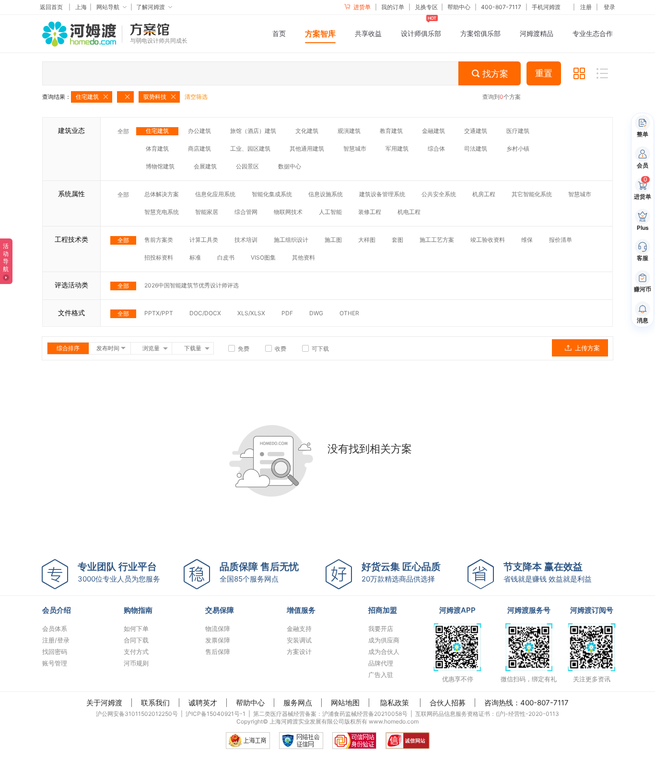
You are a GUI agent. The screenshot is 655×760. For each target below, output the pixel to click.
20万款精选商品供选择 (401, 572)
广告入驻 (380, 674)
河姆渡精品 (536, 33)
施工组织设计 (291, 239)
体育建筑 (157, 148)
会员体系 (54, 628)
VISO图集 (263, 257)
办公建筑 (199, 130)
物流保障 (217, 628)
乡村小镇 (517, 148)
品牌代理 (380, 663)
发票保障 (217, 640)
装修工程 (369, 211)
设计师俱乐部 (421, 33)
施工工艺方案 (437, 239)
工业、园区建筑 (250, 148)
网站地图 (345, 702)
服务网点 (297, 702)
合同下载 (136, 640)
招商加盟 (382, 610)
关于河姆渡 (104, 702)
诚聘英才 (202, 702)
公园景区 (247, 166)
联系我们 (155, 702)
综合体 (436, 148)
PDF (287, 313)
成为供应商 (383, 640)
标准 (195, 257)
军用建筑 (397, 148)
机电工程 (409, 211)
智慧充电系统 (161, 211)
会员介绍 (56, 610)
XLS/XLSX (251, 313)
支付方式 (136, 651)
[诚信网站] (408, 740)
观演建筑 (349, 130)
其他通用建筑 (307, 148)
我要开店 (380, 628)
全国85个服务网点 (259, 572)
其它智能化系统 (532, 194)
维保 (527, 239)
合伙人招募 (448, 702)
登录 (609, 7)
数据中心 (289, 166)
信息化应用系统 (215, 194)
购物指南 (138, 610)
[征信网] (301, 740)
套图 (397, 239)
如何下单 (136, 628)
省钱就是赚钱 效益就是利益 (547, 572)
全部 (123, 131)
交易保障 (219, 610)
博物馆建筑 (160, 166)
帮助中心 (458, 7)
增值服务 (301, 610)
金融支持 (299, 628)
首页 (279, 33)
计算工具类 (203, 239)
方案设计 (299, 651)
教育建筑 (391, 130)
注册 (586, 7)
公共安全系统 (438, 194)
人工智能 (330, 211)
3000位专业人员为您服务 (119, 572)
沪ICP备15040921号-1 (216, 713)
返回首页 (51, 7)
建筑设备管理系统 (382, 194)
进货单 (361, 7)
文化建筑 (306, 130)
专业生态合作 (593, 33)
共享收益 (368, 33)
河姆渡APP (457, 610)
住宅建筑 (157, 130)
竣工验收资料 (487, 239)
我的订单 (392, 7)
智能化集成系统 (272, 194)
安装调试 (299, 640)
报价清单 (560, 239)
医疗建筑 (517, 130)
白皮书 (225, 257)
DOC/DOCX (205, 313)
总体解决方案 (161, 194)
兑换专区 (426, 7)
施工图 (333, 239)
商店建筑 (199, 148)
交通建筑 (475, 130)
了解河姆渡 (150, 7)
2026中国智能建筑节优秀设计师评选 (191, 285)
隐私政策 (394, 702)
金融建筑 (433, 130)
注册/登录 (56, 640)
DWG (316, 313)
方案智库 (320, 33)
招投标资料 (158, 257)
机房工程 (483, 194)
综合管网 (245, 211)
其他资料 (303, 257)
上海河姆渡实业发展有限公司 (306, 721)
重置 (543, 73)
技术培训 (245, 239)
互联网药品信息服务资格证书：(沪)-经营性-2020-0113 (487, 713)
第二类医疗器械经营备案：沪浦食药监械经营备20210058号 (330, 713)
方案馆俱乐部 (480, 33)
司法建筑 (475, 148)
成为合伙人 (383, 651)
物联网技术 (288, 211)
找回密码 (54, 651)
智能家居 (206, 211)
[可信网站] (354, 740)
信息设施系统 (325, 194)
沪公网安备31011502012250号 (137, 713)
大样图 (366, 239)
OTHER (349, 313)
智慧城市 (354, 148)
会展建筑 (205, 166)
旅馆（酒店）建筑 (253, 130)
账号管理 (54, 663)
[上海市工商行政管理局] (248, 740)
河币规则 (136, 663)
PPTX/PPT (158, 313)
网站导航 (107, 7)
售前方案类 (158, 239)
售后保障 (217, 651)
